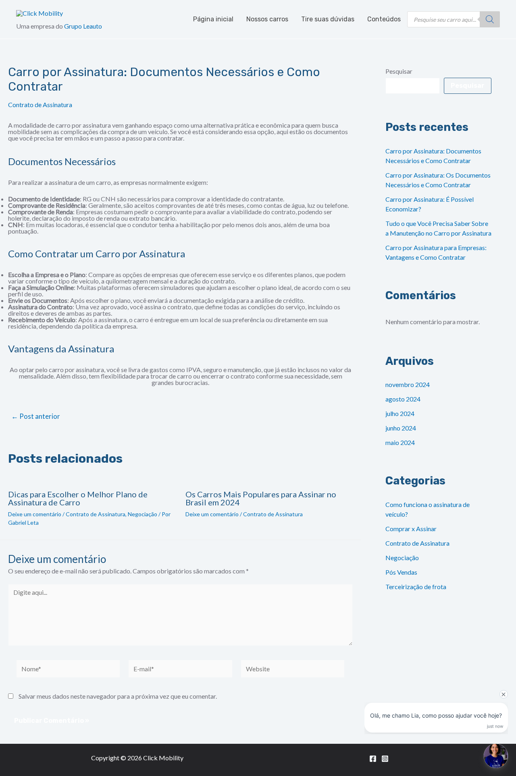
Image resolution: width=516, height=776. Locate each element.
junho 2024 (400, 428)
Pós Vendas (401, 572)
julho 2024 (399, 413)
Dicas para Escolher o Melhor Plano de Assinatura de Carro (78, 498)
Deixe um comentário (34, 514)
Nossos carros (267, 19)
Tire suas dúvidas (327, 19)
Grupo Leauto (83, 26)
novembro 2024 (407, 384)
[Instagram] (385, 758)
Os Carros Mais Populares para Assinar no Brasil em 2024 (260, 498)
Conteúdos (384, 19)
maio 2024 (400, 442)
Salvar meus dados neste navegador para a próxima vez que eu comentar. (118, 696)
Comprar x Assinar (411, 528)
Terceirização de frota (415, 586)
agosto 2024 (402, 399)
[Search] (490, 19)
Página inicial (213, 19)
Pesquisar (398, 71)
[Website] (293, 669)
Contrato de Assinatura (40, 104)
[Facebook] (373, 758)
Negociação (142, 514)
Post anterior (35, 416)
